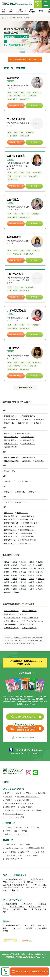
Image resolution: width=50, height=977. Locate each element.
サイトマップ (24, 810)
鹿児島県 (7, 592)
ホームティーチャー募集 (14, 817)
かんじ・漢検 (39, 852)
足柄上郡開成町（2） (29, 416)
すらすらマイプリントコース (32, 621)
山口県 (40, 582)
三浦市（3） (8, 502)
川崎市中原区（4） (11, 444)
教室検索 (8, 797)
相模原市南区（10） (11, 461)
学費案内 (8, 800)
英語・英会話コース (11, 611)
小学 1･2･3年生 (20, 11)
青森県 (15, 562)
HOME (6, 782)
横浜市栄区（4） (10, 530)
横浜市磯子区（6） (27, 519)
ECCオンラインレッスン (12, 882)
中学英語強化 (25, 844)
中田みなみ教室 (15, 273)
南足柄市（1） (22, 502)
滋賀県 (40, 575)
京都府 (6, 579)
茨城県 (23, 565)
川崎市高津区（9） (11, 440)
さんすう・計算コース (12, 618)
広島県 (31, 582)
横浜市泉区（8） (10, 519)
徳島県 (6, 586)
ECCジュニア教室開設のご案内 (15, 909)
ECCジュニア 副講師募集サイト (15, 885)
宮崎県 (40, 589)
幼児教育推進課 (37, 879)
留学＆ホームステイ (35, 882)
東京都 (33, 569)
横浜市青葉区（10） (11, 516)
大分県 (31, 589)
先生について (10, 807)
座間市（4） (26, 461)
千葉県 (25, 569)
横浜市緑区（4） (10, 543)
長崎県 (15, 589)
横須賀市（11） (22, 513)
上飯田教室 (13, 348)
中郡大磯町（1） (10, 482)
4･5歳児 (19, 827)
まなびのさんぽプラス (14, 859)
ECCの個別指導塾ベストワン (14, 879)
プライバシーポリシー (14, 814)
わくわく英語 (10, 852)
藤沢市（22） (34, 492)
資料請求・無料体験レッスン (28, 797)
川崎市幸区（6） (27, 437)
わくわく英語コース (29, 628)
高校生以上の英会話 (36, 848)
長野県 (6, 572)
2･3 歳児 (3, 11)
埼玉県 (6, 569)
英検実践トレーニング (14, 849)
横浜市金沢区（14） (30, 523)
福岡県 (40, 586)
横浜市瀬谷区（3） (27, 530)
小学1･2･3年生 (33, 827)
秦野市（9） (8, 492)
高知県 (31, 586)
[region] (25, 11)
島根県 (15, 582)
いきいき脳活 (32, 855)
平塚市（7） (21, 492)
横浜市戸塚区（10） (11, 537)
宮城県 (6, 565)
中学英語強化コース (29, 611)
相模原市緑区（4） (30, 457)
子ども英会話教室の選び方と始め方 (19, 803)
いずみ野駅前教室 (16, 310)
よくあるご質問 (23, 800)
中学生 (41, 11)
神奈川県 (16, 569)
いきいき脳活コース (11, 628)
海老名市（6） (23, 423)
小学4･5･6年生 (11, 831)
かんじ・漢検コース (11, 621)
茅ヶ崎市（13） (10, 471)
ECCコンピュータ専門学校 (22, 928)
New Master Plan (10, 624)
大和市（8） (8, 513)
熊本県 (23, 589)
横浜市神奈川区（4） (11, 523)
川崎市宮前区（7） (28, 444)
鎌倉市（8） (8, 433)
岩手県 (31, 562)
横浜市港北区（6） (28, 526)
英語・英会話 (10, 844)
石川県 (31, 572)
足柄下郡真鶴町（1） (11, 420)
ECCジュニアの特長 (13, 793)
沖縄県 (16, 592)
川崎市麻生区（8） (23, 433)
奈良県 (31, 579)
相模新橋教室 (14, 237)
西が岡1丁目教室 (16, 155)
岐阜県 (6, 575)
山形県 (40, 562)
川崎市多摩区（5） (28, 440)
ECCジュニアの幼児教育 (35, 793)
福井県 (40, 572)
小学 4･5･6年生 (31, 11)
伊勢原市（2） (9, 423)
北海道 (6, 562)
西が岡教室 (13, 199)
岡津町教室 (13, 78)
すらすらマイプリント (14, 855)
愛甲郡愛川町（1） (11, 416)
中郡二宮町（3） (26, 482)
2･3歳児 (8, 827)
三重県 (31, 575)
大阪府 (15, 579)
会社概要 (37, 810)
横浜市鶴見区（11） (29, 533)
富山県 (23, 572)
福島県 (15, 565)
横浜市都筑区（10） (11, 533)
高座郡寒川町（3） (11, 447)
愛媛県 (23, 586)
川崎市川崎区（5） (11, 437)
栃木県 (31, 565)
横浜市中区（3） (28, 537)
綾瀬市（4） (40, 420)
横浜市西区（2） (10, 540)
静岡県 (15, 575)
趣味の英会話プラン (27, 624)
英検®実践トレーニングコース (15, 614)
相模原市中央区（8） (11, 457)
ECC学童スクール (17, 907)
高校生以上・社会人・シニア (16, 834)
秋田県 (23, 562)
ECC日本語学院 (35, 907)
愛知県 (23, 575)
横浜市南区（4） (26, 543)
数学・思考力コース (31, 618)
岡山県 (23, 582)
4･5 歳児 (10, 11)
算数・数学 (24, 852)
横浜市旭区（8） (28, 516)
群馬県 (40, 565)
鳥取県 (6, 582)
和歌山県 (41, 579)
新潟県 (15, 572)
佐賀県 (6, 589)
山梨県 (41, 569)
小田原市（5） (37, 423)
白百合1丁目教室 (16, 119)
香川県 (15, 586)
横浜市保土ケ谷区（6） (28, 540)
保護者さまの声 (26, 807)
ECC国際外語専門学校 (11, 925)
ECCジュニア (27, 904)
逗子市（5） (39, 461)
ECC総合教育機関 (10, 904)
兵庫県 (23, 579)
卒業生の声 (9, 810)
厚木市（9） (27, 420)
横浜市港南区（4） (11, 526)
